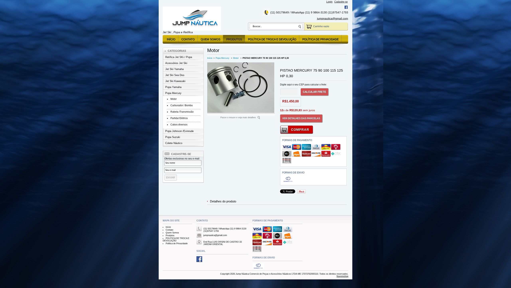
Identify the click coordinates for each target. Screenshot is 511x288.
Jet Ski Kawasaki (175, 81)
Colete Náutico (173, 143)
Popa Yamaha (173, 87)
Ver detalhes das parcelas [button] (301, 118)
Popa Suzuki (172, 137)
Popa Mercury (173, 93)
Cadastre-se (341, 1)
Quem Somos (210, 39)
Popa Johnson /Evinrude (179, 131)
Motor (173, 99)
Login (329, 1)
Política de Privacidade (320, 39)
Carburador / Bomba (181, 105)
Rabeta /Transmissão (182, 111)
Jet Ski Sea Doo (174, 75)
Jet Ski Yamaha (174, 69)
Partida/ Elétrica (179, 118)
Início (171, 39)
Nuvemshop (342, 276)
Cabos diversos (178, 124)
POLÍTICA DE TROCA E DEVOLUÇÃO (272, 39)
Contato (188, 39)
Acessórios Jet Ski (176, 63)
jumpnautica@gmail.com (332, 18)
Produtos (234, 39)
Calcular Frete (314, 91)
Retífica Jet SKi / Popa (178, 57)
